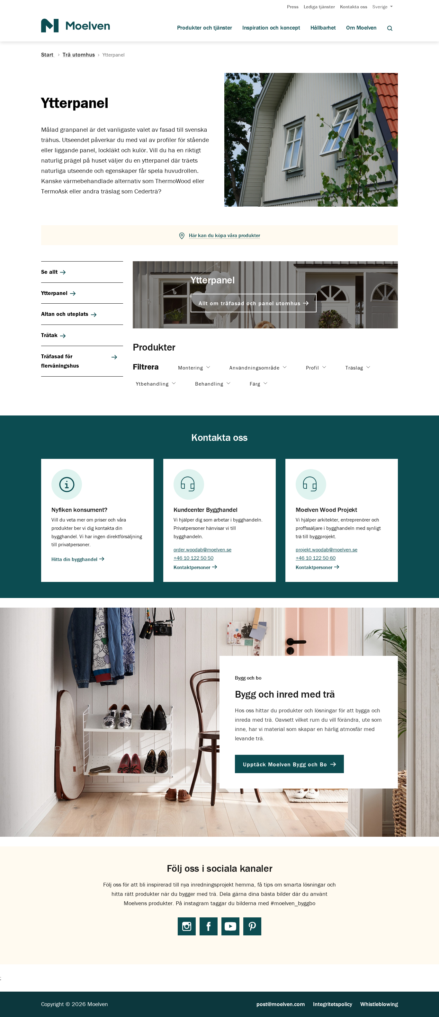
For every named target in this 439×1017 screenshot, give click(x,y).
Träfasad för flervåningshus (60, 360)
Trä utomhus (79, 55)
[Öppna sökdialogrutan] (390, 27)
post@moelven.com (280, 1004)
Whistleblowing (379, 1004)
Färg (256, 383)
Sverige (380, 7)
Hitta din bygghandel (75, 559)
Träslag (355, 367)
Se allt (49, 271)
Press (293, 7)
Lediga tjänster (319, 7)
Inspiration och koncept (271, 27)
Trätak (49, 335)
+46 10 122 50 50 (193, 558)
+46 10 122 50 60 (316, 558)
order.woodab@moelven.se (202, 549)
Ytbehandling (153, 383)
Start (48, 55)
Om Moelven (361, 27)
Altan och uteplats (64, 313)
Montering (191, 367)
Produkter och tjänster (204, 27)
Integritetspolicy (332, 1004)
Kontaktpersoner (192, 567)
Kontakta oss (353, 7)
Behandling (210, 383)
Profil (313, 367)
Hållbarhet (323, 27)
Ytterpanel (54, 293)
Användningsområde (255, 367)
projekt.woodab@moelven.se (326, 549)
